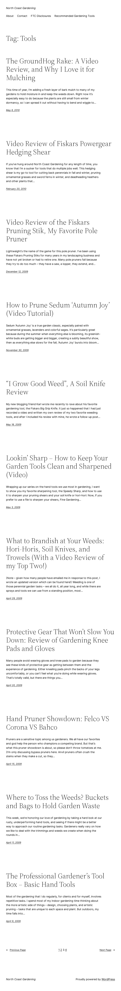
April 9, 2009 (13, 921)
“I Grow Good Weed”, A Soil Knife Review (55, 387)
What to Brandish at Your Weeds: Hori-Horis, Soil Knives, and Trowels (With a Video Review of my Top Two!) (55, 553)
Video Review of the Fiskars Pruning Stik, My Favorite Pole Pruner (52, 230)
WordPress (108, 979)
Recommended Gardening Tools (74, 15)
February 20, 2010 (16, 188)
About (10, 15)
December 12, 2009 (17, 271)
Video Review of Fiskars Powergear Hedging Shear (58, 147)
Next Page (107, 949)
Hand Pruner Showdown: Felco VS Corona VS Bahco (57, 722)
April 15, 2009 (14, 763)
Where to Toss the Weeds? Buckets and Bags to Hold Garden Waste (57, 801)
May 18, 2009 (13, 424)
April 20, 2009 (14, 685)
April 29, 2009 (14, 598)
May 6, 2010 (13, 110)
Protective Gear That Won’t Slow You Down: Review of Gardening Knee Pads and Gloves (60, 640)
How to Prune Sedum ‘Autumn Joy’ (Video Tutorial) (58, 309)
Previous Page (16, 949)
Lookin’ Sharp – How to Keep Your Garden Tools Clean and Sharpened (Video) (59, 466)
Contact (22, 15)
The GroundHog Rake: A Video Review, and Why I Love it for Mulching (52, 69)
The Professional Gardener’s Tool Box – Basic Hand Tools (55, 880)
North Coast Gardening (21, 8)
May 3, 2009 (13, 507)
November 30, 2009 (17, 350)
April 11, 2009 (13, 842)
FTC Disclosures (41, 15)
